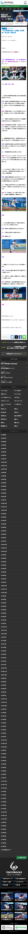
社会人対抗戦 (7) (18, 415)
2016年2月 (3, 843)
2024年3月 (3, 534)
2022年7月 (3, 602)
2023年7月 (3, 561)
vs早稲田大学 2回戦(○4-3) (19, 342)
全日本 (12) (3, 409)
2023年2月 (3, 578)
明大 (3, 8)
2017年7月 (3, 798)
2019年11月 (4, 702)
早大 (18, 9)
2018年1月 (3, 777)
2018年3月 (3, 771)
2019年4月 (3, 726)
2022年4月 (3, 613)
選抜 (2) (3, 422)
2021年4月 (3, 654)
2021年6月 (3, 647)
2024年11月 (4, 506)
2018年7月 (3, 757)
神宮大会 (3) (4, 419)
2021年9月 (3, 637)
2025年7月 (3, 479)
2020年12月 (4, 668)
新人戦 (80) (3, 412)
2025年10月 (4, 469)
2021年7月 (3, 644)
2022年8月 (3, 599)
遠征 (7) (16, 419)
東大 (10, 9)
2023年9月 (3, 554)
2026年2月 (3, 455)
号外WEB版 (5, 885)
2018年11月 (4, 743)
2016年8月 (3, 825)
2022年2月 (3, 620)
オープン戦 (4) (17, 390)
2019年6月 (3, 719)
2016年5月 (3, 832)
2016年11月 (4, 815)
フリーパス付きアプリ (6, 6)
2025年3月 (3, 493)
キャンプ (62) (17, 394)
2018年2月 (3, 774)
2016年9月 (3, 822)
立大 (14, 9)
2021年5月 (3, 650)
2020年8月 (3, 681)
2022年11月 (4, 589)
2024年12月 (4, 503)
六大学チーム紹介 (6, 882)
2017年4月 (3, 808)
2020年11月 (4, 671)
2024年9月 (3, 513)
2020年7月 (3, 685)
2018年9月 (3, 750)
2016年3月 (3, 839)
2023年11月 (4, 548)
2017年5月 (3, 805)
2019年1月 (3, 736)
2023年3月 (3, 575)
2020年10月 (4, 674)
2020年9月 (3, 678)
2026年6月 (3, 441)
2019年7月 (3, 716)
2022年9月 (3, 596)
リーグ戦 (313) (17, 404)
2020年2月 (3, 692)
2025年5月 (3, 486)
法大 (7, 9)
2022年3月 (3, 616)
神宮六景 (17, 885)
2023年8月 (3, 558)
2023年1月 (3, 582)
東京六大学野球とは (20, 879)
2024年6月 (3, 524)
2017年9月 (3, 791)
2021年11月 (4, 630)
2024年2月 (3, 537)
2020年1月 (3, 695)
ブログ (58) (17, 397)
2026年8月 (3, 434)
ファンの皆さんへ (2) (6, 397)
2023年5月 (3, 568)
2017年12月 (4, 781)
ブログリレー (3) (5, 400)
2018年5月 (3, 764)
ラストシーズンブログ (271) (6, 405)
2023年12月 (4, 544)
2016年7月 (3, 829)
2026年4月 (3, 448)
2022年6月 (3, 606)
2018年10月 (4, 747)
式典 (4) (16, 409)
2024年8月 (3, 517)
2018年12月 (4, 740)
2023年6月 (3, 565)
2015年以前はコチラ (5, 849)
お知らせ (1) (4, 394)
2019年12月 (4, 699)
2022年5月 (3, 609)
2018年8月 (3, 753)
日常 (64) (16, 412)
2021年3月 (3, 657)
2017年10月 (4, 788)
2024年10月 (4, 510)
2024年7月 (3, 520)
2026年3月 (3, 452)
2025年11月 (4, 465)
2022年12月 (4, 585)
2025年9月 (3, 472)
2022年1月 (3, 623)
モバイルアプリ (19, 882)
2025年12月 (4, 462)
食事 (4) (16, 426)
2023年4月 (3, 572)
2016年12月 (4, 812)
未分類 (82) (3, 415)
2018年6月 (3, 760)
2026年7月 (3, 438)
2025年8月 (3, 476)
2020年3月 (3, 688)
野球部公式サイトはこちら (13, 353)
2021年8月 (3, 640)
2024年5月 (3, 527)
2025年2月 (3, 496)
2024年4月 (3, 530)
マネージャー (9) (18, 400)
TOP (3, 23)
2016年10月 (4, 819)
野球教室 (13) (4, 426)
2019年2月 (3, 733)
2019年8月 (3, 712)
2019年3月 (3, 729)
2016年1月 (3, 846)
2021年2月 (3, 661)
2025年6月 (3, 482)
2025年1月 (3, 500)
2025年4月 (3, 489)
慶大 (22, 9)
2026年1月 (3, 458)
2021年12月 (4, 626)
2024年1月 (3, 541)
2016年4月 (3, 836)
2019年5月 (3, 723)
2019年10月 (4, 705)
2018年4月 (3, 767)
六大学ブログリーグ (7, 879)
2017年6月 (3, 801)
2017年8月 (3, 795)
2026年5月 (3, 445)
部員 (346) (16, 422)
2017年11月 (4, 784)
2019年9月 (3, 709)
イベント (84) (4, 390)
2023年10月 (4, 551)
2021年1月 (3, 664)
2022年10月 (4, 592)
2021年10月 (4, 633)
